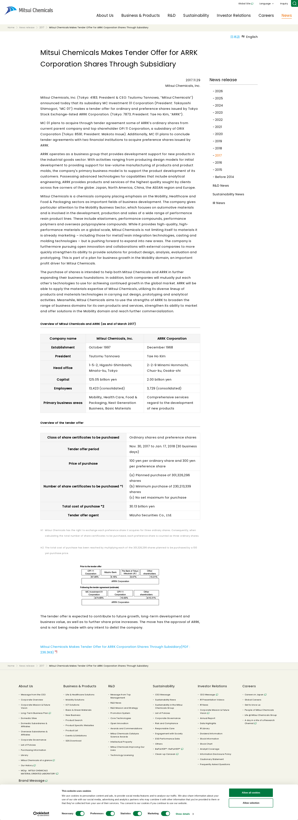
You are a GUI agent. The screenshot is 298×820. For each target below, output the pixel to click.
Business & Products (140, 15)
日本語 (235, 37)
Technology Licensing (122, 755)
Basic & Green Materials (78, 710)
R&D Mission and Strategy (124, 707)
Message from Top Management (121, 696)
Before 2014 (224, 177)
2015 (218, 170)
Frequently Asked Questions (215, 764)
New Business (73, 715)
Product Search (74, 720)
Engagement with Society (169, 733)
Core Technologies (121, 718)
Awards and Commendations (126, 728)
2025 (219, 98)
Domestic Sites (29, 718)
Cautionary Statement (212, 759)
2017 (218, 155)
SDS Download (73, 740)
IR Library (205, 728)
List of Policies (28, 744)
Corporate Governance (33, 739)
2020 (219, 134)
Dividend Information (211, 733)
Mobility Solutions (75, 699)
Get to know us (253, 704)
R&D (172, 15)
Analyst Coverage (209, 748)
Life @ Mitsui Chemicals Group (261, 715)
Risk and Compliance (166, 723)
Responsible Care (165, 728)
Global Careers (253, 699)
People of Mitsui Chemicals (259, 710)
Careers (266, 15)
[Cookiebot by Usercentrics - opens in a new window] (41, 814)
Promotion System (120, 713)
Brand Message (32, 780)
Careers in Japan (254, 694)
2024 (219, 105)
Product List (72, 730)
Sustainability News (228, 194)
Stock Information (209, 738)
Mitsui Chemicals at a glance (36, 760)
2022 (219, 120)
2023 (219, 112)
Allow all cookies (251, 792)
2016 (218, 162)
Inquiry (284, 3)
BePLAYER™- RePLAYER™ (167, 748)
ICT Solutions (72, 704)
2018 (218, 148)
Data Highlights (208, 723)
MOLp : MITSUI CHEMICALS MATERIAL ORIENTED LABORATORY (38, 772)
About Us (105, 15)
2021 (218, 127)
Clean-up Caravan (165, 754)
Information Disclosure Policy (215, 754)
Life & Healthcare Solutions (80, 694)
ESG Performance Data (167, 738)
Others (159, 743)
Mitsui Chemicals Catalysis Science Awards (125, 735)
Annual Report (207, 718)
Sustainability (196, 15)
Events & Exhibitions (76, 735)
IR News (219, 203)
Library (24, 755)
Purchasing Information (33, 750)
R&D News (221, 185)
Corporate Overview (32, 699)
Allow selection (251, 803)
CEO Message (162, 694)
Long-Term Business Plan (34, 713)
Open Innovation (119, 723)
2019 (218, 141)
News (287, 15)
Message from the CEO (33, 694)
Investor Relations (234, 15)
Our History (27, 765)
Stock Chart (206, 743)
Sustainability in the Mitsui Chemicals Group (168, 706)
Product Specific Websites (80, 725)
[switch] (110, 813)
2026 (219, 91)
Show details (183, 814)
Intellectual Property (121, 741)
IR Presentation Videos (212, 699)
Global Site (244, 3)
